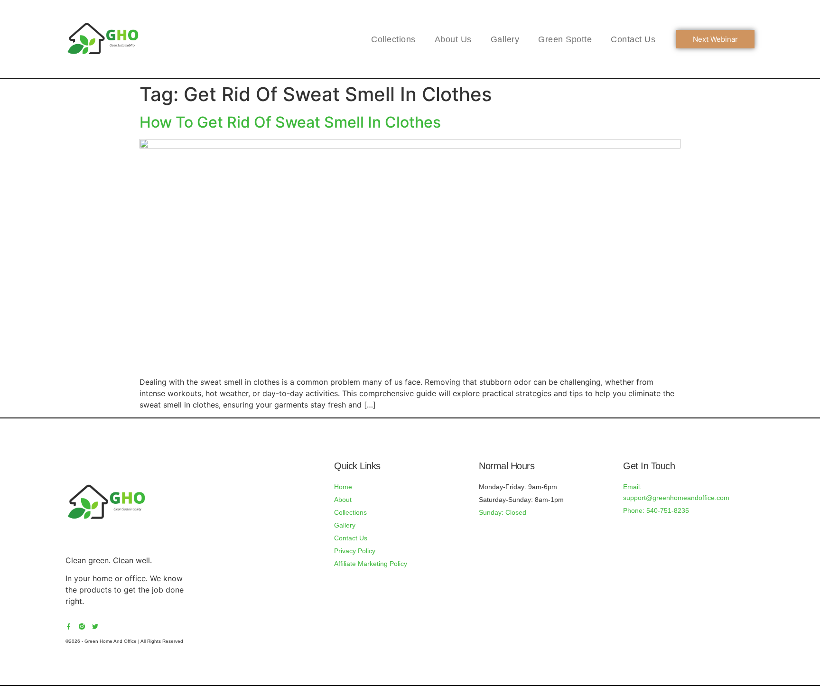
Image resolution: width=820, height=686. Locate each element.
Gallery (505, 39)
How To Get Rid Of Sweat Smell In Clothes (290, 122)
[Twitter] (95, 626)
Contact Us (633, 39)
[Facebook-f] (68, 626)
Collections (393, 39)
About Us (453, 39)
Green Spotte (565, 39)
